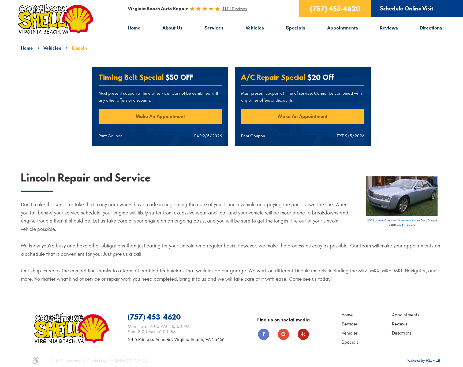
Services (213, 28)
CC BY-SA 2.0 (406, 225)
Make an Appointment (160, 116)
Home (134, 28)
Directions (431, 28)
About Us (172, 28)
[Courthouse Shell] (55, 19)
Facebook (263, 334)
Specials (295, 28)
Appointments (342, 28)
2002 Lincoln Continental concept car (391, 220)
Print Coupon (110, 136)
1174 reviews (234, 9)
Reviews (389, 28)
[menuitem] (134, 28)
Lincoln (79, 48)
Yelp (303, 334)
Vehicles (254, 28)
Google (283, 334)
